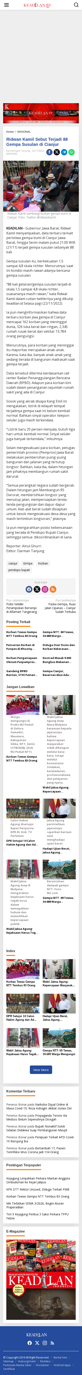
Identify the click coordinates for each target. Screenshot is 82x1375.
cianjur (12, 563)
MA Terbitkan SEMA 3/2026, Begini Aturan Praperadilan (35, 1205)
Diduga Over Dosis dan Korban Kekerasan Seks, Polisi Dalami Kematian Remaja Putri (59, 647)
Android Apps (62, 1365)
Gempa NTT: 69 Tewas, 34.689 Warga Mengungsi (58, 634)
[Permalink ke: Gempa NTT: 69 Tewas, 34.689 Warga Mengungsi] (59, 1038)
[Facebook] (29, 589)
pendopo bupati (19, 570)
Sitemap (8, 1361)
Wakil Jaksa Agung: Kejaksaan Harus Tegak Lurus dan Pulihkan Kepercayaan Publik (22, 930)
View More (41, 1070)
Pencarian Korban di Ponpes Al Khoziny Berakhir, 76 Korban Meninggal (20, 647)
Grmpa (27, 563)
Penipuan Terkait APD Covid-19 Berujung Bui (40, 1139)
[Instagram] (45, 589)
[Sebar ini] (49, 152)
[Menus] (6, 5)
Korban (43, 563)
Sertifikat (9, 1369)
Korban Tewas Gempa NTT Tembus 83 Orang (21, 634)
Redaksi (45, 1361)
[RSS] (53, 589)
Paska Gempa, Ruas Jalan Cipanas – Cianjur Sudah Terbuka (60, 606)
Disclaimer (42, 1365)
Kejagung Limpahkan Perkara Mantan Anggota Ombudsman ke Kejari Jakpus (38, 1180)
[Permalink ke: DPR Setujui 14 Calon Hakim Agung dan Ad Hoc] (23, 1003)
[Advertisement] (41, 56)
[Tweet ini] (57, 152)
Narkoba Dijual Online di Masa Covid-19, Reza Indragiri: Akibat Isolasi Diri (39, 1106)
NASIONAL (12, 153)
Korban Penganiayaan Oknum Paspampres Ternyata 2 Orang (21, 660)
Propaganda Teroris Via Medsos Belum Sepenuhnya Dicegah (36, 1117)
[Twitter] (37, 589)
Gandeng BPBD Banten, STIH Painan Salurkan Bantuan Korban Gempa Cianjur (22, 673)
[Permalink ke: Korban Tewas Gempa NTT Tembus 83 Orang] (23, 969)
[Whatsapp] (71, 152)
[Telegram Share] (64, 152)
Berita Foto (60, 1357)
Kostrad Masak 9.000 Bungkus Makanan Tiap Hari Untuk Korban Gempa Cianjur (58, 660)
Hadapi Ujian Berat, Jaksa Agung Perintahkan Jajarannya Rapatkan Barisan (57, 850)
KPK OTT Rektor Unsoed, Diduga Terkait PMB (37, 1189)
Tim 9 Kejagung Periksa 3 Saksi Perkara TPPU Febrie (37, 1216)
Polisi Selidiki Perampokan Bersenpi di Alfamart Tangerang (21, 606)
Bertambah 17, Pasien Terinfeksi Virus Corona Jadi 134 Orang (35, 1150)
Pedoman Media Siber (17, 1365)
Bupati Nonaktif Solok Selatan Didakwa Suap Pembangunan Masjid (36, 1128)
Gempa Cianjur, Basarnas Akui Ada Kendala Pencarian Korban (56, 673)
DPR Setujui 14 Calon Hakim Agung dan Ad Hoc (21, 842)
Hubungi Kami (27, 1361)
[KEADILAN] (42, 5)
